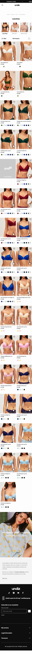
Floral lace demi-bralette (22, 209)
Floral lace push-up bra (6, 150)
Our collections (22, 14)
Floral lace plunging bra (6, 503)
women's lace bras (19, 572)
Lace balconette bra (5, 92)
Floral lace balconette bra (22, 238)
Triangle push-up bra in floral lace (24, 121)
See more (4, 578)
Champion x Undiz (11, 1)
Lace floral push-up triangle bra (7, 297)
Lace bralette (19, 62)
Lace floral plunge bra (21, 356)
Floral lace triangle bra (21, 180)
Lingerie (12, 14)
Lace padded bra (4, 62)
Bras (16, 14)
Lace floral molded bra (21, 150)
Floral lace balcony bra (5, 121)
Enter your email (5, 607)
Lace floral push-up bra (6, 209)
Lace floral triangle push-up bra (23, 297)
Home (8, 14)
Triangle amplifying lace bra (6, 356)
